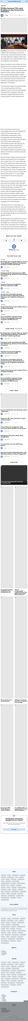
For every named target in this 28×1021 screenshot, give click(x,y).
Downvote (21, 240)
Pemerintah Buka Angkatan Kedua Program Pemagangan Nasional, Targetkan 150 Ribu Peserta (11, 318)
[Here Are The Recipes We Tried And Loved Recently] (14, 475)
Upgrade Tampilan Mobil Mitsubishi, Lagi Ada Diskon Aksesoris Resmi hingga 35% (13, 453)
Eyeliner (21, 877)
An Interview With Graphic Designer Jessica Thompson (5, 809)
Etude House (11, 877)
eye (17, 877)
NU (2, 891)
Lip (8, 885)
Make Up (14, 887)
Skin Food (4, 895)
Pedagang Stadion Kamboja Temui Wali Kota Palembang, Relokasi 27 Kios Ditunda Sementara (14, 274)
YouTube (4, 999)
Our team (4, 952)
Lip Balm (13, 885)
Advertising (4, 953)
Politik (3, 893)
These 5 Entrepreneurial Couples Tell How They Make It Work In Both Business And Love (21, 592)
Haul (3, 881)
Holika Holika (16, 881)
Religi (8, 893)
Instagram (4, 1000)
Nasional (3, 259)
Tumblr (3, 998)
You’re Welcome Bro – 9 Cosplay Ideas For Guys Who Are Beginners (21, 809)
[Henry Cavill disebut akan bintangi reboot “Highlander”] (14, 400)
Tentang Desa (12, 895)
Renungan (14, 893)
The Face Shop (20, 895)
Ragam (7, 270)
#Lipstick (4, 875)
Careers (3, 954)
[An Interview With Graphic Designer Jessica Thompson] (7, 755)
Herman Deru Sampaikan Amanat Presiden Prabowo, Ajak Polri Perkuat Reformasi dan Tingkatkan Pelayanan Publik (12, 296)
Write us (4, 995)
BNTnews (23, 875)
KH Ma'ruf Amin (21, 883)
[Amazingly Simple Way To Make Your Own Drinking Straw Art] (7, 537)
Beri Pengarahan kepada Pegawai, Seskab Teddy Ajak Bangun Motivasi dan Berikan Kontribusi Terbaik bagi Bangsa (14, 263)
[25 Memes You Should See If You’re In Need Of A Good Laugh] (21, 647)
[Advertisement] (14, 113)
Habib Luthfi (21, 879)
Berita (9, 875)
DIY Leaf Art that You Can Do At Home (6, 700)
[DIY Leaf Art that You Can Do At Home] (7, 647)
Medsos (15, 889)
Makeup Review (22, 887)
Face (3, 879)
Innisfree (14, 883)
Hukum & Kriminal (6, 883)
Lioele (3, 885)
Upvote (6, 240)
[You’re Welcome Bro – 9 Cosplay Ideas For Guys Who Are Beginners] (21, 755)
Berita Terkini (16, 875)
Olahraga (8, 891)
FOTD (8, 879)
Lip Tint (3, 887)
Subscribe (14, 829)
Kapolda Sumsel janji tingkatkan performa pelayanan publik (11, 285)
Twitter (3, 997)
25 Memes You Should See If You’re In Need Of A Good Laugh (21, 701)
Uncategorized (5, 899)
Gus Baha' (14, 879)
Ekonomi (4, 877)
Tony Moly (13, 897)
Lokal (9, 887)
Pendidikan (23, 891)
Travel (19, 897)
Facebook (4, 996)
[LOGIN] (26, 1)
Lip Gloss (19, 885)
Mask (9, 889)
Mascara (4, 889)
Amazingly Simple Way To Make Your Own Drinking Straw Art (7, 591)
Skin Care (21, 893)
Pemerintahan (15, 891)
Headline (9, 881)
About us (4, 951)
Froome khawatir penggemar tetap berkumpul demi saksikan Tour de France (13, 427)
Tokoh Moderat (5, 897)
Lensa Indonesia (14, 1)
